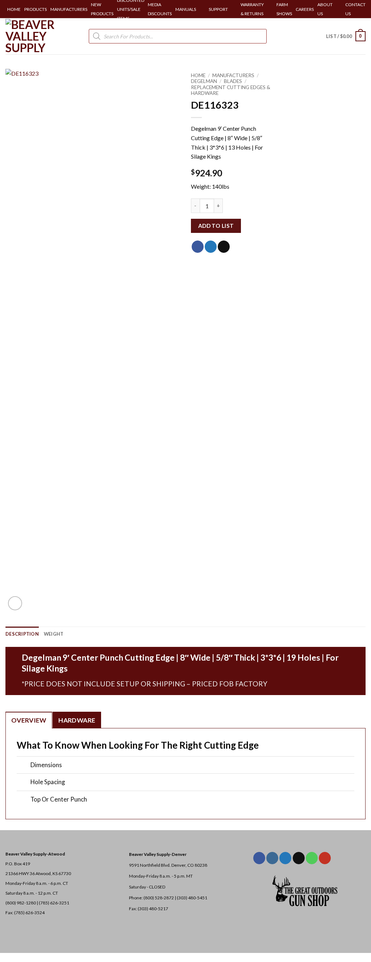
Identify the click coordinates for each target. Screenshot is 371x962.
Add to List (216, 225)
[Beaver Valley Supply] (41, 36)
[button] (346, 36)
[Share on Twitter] (211, 246)
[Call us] (312, 858)
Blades (233, 81)
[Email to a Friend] (224, 246)
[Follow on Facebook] (259, 858)
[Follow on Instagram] (272, 858)
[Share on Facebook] (198, 246)
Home (198, 75)
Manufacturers (233, 75)
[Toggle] (23, 765)
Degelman (204, 81)
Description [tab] (22, 634)
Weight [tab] (54, 634)
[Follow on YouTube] (325, 858)
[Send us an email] (299, 858)
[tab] (28, 720)
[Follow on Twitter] (285, 858)
